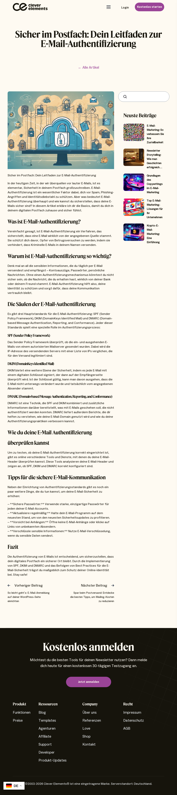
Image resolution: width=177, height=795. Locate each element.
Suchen (126, 96)
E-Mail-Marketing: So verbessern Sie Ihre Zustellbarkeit (155, 134)
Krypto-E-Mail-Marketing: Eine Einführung (153, 234)
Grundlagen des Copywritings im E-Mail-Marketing (155, 184)
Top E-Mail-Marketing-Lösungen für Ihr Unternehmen (155, 209)
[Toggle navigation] (108, 7)
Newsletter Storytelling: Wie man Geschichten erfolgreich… (154, 159)
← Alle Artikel (88, 67)
